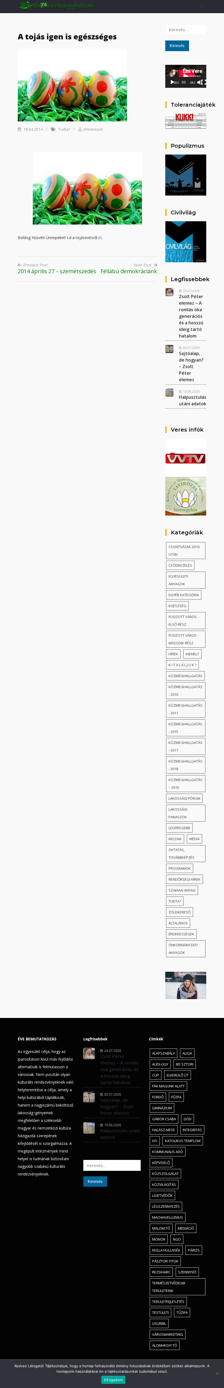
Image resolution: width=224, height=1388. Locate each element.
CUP (155, 1075)
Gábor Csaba (164, 1118)
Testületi (160, 1312)
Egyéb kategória (184, 594)
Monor (158, 1239)
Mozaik (175, 838)
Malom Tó (161, 1228)
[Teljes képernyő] (204, 82)
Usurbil (159, 1323)
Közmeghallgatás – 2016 (185, 783)
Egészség (177, 605)
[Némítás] (199, 82)
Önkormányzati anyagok (183, 948)
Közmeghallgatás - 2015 (185, 727)
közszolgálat (165, 1173)
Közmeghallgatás (185, 675)
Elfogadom (113, 1380)
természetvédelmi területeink (168, 1287)
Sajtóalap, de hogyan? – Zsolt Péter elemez (191, 366)
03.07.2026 (191, 347)
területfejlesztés (168, 1301)
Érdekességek (181, 934)
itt (100, 237)
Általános (178, 923)
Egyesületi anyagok (178, 580)
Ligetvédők (162, 1195)
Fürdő (158, 1097)
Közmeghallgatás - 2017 (185, 746)
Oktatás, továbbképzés (181, 853)
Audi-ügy (160, 1064)
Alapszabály (163, 1053)
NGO (177, 1239)
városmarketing (167, 1334)
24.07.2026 (191, 290)
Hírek (173, 653)
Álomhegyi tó (164, 1345)
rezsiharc (161, 1272)
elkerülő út (177, 1075)
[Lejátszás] (172, 82)
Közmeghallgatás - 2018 (185, 765)
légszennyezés (166, 1206)
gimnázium (162, 1107)
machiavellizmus (167, 1217)
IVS (154, 1140)
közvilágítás (164, 1184)
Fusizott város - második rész (184, 639)
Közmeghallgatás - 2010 (185, 690)
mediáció (186, 1228)
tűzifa (182, 1312)
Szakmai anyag (182, 890)
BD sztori (184, 1064)
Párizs (194, 1250)
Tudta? (64, 129)
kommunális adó (167, 1151)
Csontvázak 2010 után (184, 550)
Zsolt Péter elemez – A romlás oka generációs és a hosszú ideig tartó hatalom (191, 316)
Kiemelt (192, 653)
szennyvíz (187, 1272)
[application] (185, 76)
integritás (192, 1129)
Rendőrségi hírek (185, 879)
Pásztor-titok (165, 1261)
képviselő (161, 1162)
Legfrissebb (179, 827)
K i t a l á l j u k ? (182, 664)
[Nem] (217, 1373)
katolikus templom (183, 1140)
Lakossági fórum (184, 798)
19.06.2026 (191, 391)
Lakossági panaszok (178, 813)
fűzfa (176, 1097)
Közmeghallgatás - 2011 (185, 709)
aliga (187, 1053)
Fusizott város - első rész (184, 620)
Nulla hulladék (166, 1250)
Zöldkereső (180, 912)
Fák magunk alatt (168, 1086)
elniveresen (93, 129)
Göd (187, 1118)
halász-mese (163, 1129)
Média (194, 838)
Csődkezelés (180, 565)
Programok (180, 868)
